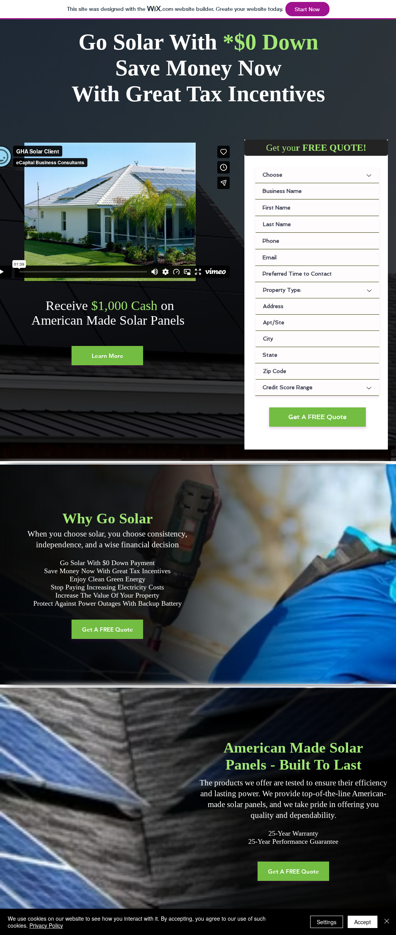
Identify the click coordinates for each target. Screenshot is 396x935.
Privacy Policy (46, 925)
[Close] (386, 922)
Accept (362, 922)
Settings (326, 922)
